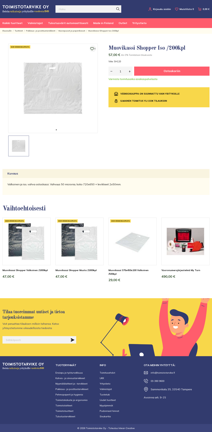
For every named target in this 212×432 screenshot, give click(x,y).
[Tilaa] (72, 339)
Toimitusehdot (107, 372)
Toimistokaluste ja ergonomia (71, 400)
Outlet (123, 23)
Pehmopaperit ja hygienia (69, 394)
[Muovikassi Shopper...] (45, 230)
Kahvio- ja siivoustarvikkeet (70, 378)
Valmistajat (35, 23)
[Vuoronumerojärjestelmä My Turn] (204, 230)
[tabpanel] (53, 88)
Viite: (110, 61)
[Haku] (118, 9)
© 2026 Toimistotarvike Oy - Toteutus (98, 428)
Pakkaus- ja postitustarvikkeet (71, 389)
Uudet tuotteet (108, 400)
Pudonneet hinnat (109, 410)
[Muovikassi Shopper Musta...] (98, 230)
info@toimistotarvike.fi (163, 373)
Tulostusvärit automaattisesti (68, 23)
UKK (102, 378)
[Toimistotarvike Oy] (25, 9)
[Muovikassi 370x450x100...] (151, 230)
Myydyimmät (106, 405)
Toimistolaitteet (63, 405)
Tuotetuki (105, 394)
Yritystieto (139, 23)
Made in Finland (103, 23)
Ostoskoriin (172, 71)
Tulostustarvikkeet (65, 416)
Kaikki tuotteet (12, 23)
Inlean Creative (127, 428)
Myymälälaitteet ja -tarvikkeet (71, 383)
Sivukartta (105, 416)
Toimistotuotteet (64, 410)
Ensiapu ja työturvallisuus (69, 372)
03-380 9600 (157, 381)
